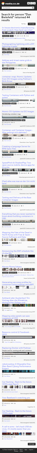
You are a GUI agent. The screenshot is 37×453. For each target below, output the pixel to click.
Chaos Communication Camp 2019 (26, 312)
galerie (14, 103)
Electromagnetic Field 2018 (27, 393)
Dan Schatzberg (17, 342)
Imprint (31, 449)
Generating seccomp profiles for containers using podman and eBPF (18, 283)
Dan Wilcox (7, 175)
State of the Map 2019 (29, 328)
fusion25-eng (12, 273)
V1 (10, 138)
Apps (26, 449)
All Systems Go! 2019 (29, 294)
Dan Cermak (7, 140)
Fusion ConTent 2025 (29, 278)
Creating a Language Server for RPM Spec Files (16, 147)
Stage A (9, 52)
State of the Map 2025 (29, 72)
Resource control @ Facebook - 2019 (16, 333)
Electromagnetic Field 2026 (27, 56)
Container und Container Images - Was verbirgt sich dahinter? (17, 131)
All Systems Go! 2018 (29, 360)
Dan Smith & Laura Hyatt (11, 392)
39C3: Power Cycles (30, 40)
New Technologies (8, 154)
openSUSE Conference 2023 (27, 210)
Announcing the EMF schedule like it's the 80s (17, 252)
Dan (6, 310)
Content (5, 273)
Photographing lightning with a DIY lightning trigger (18, 45)
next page (31, 24)
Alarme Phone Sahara (11, 267)
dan (5, 405)
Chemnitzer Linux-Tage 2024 (27, 193)
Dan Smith (7, 421)
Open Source (6, 103)
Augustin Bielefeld (9, 38)
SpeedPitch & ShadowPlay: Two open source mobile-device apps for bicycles (18, 165)
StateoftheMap (14, 324)
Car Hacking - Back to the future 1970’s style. (16, 412)
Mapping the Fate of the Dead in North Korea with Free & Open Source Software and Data (17, 235)
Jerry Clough (8, 326)
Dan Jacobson (7, 71)
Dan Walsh (7, 292)
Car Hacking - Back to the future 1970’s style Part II (16, 383)
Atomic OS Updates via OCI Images (18, 112)
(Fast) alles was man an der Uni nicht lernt (18, 182)
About (21, 449)
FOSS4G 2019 (31, 247)
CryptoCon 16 (31, 407)
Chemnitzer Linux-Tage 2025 (27, 142)
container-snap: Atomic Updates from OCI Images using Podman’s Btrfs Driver (17, 79)
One (11, 36)
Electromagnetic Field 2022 (27, 262)
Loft (4, 87)
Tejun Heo (7, 342)
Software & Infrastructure (10, 173)
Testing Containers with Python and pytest (18, 96)
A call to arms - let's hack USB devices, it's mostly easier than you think (17, 429)
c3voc (21, 451)
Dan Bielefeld (7, 245)
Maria (11, 310)
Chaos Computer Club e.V (11, 449)
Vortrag (5, 138)
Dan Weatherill (8, 439)
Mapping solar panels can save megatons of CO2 (16, 317)
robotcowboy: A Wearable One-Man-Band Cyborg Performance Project (16, 366)
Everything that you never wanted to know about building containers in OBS (18, 216)
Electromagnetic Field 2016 (27, 422)
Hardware (5, 36)
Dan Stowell (17, 326)
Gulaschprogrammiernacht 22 (27, 177)
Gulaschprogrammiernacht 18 (27, 378)
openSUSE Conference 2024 (27, 158)
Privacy (16, 451)
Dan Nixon (7, 261)
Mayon (11, 68)
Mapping (5, 68)
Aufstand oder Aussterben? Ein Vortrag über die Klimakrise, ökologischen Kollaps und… (16, 300)
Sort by (23, 24)
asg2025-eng (10, 87)
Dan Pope (6, 54)
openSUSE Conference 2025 (27, 107)
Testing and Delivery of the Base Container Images (16, 199)
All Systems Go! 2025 (29, 91)
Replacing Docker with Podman (16, 348)
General (5, 243)
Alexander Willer (21, 38)
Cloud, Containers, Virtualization (11, 120)
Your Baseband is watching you (16, 398)
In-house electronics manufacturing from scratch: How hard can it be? (18, 29)
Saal (23, 120)
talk (4, 52)
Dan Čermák (7, 89)
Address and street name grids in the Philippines (17, 61)
